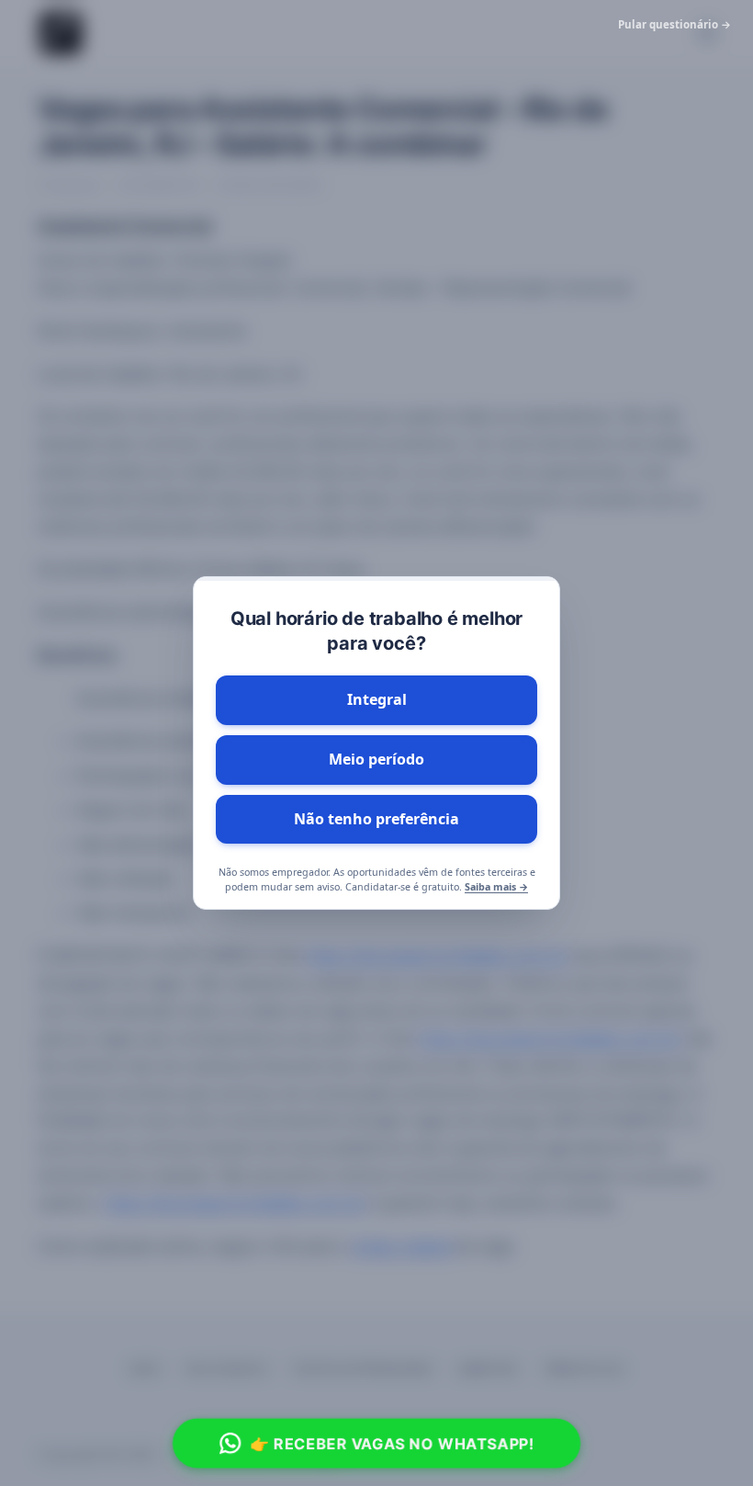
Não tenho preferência (376, 819)
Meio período (376, 759)
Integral (377, 699)
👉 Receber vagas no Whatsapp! (392, 1443)
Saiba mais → (496, 886)
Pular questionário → (674, 24)
